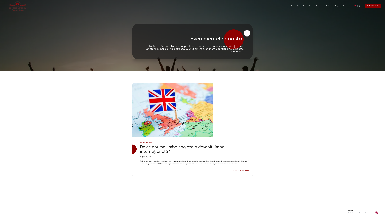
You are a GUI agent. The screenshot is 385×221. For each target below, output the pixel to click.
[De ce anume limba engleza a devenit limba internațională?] (192, 110)
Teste (328, 6)
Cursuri (318, 6)
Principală (294, 6)
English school (147, 142)
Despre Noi (307, 6)
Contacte (346, 6)
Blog (336, 6)
